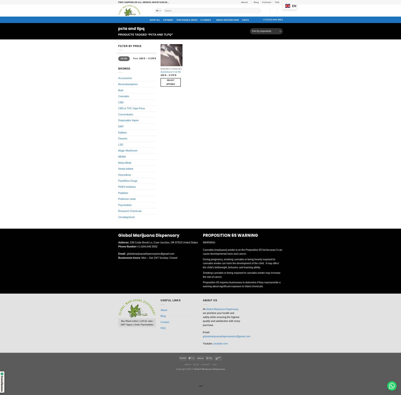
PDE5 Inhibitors (127, 187)
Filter (124, 59)
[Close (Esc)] (31, 376)
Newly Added (125, 168)
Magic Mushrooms (227, 20)
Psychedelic (125, 205)
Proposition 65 (254, 250)
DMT (121, 126)
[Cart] (281, 10)
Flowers (205, 20)
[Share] (21, 376)
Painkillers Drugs (127, 181)
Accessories (125, 78)
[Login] (273, 10)
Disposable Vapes (187, 20)
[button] (392, 386)
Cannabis (123, 96)
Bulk (120, 90)
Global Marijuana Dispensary (222, 309)
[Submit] (258, 10)
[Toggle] (154, 78)
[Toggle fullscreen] (12, 376)
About (244, 2)
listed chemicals (254, 286)
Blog (256, 2)
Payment (168, 20)
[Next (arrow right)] (12, 390)
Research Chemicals (130, 211)
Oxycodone (124, 175)
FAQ (277, 2)
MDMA (122, 156)
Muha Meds (124, 163)
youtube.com (220, 343)
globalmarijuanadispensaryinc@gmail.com (226, 336)
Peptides (123, 193)
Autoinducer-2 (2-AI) (171, 72)
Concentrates (125, 114)
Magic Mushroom (127, 150)
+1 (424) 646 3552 (147, 246)
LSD (120, 144)
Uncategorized (126, 217)
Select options (170, 82)
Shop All (155, 20)
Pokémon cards (127, 199)
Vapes (245, 20)
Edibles (122, 132)
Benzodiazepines (128, 84)
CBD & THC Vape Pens (131, 108)
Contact (266, 2)
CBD (121, 102)
